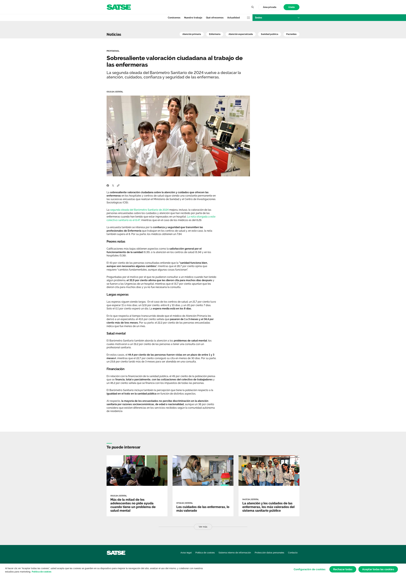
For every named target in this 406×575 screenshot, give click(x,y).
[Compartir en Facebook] (108, 185)
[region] (203, 569)
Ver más (203, 526)
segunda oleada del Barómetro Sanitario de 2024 (139, 209)
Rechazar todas (342, 569)
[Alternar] (252, 7)
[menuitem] (291, 7)
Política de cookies (41, 571)
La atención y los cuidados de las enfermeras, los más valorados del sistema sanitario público (268, 506)
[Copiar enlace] (118, 185)
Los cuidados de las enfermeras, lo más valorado (202, 508)
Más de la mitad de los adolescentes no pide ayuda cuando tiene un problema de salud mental (133, 505)
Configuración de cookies (310, 569)
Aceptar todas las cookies (378, 569)
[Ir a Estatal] (119, 6)
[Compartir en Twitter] (113, 185)
